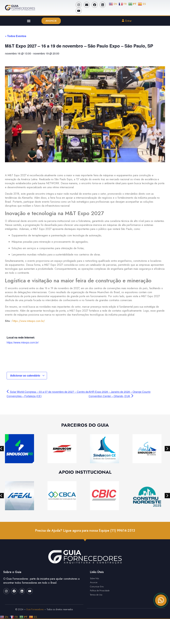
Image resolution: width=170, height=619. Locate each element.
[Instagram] (79, 5)
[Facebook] (95, 5)
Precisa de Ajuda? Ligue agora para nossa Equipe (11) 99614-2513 (85, 530)
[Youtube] (79, 11)
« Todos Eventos (15, 36)
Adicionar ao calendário (25, 375)
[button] (29, 21)
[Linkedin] (103, 5)
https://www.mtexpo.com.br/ (28, 321)
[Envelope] (87, 5)
